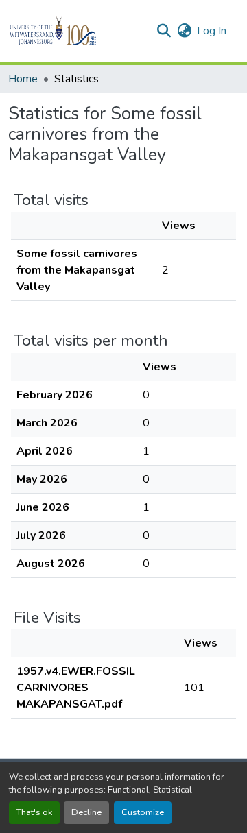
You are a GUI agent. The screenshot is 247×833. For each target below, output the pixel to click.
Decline (86, 812)
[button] (76, 31)
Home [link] (23, 78)
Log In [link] (211, 30)
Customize (142, 812)
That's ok (34, 812)
